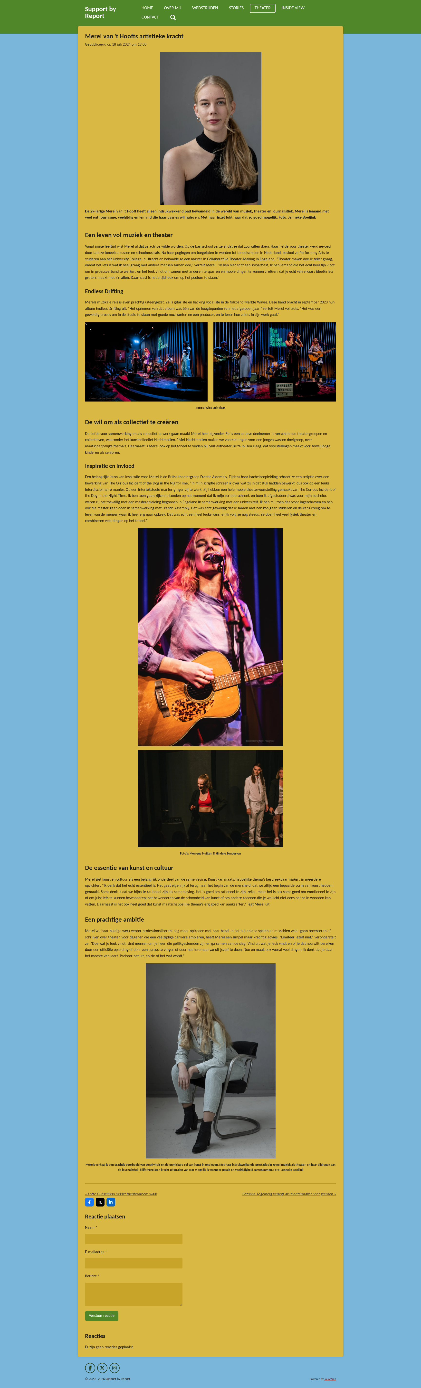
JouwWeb (330, 1379)
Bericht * (92, 1276)
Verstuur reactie (102, 1316)
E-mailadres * (96, 1252)
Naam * (91, 1228)
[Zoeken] (173, 18)
